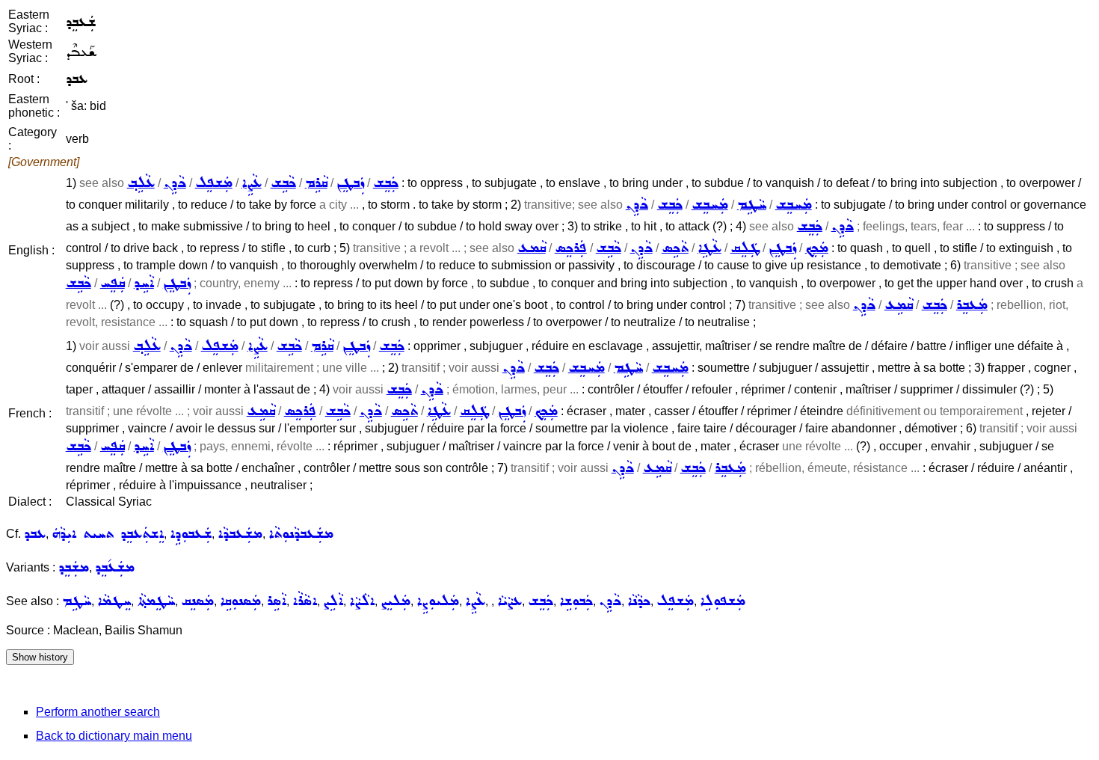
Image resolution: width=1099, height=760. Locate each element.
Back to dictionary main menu (114, 735)
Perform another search (98, 711)
